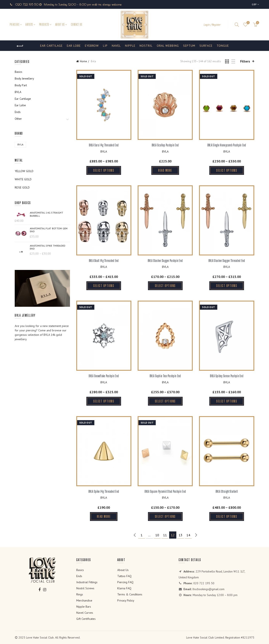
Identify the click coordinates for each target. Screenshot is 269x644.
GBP (254, 4)
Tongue (223, 46)
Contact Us (76, 24)
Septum (189, 46)
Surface (205, 46)
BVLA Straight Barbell (227, 491)
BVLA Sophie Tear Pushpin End (165, 376)
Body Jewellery (24, 78)
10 (157, 535)
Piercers (14, 24)
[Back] (20, 46)
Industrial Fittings (87, 582)
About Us (60, 24)
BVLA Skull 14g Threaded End (104, 261)
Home (83, 61)
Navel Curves (84, 613)
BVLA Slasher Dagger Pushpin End (165, 261)
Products (44, 24)
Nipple (130, 46)
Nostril (146, 46)
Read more (165, 170)
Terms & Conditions (129, 594)
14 (188, 535)
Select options (103, 170)
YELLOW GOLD (24, 171)
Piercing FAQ (125, 582)
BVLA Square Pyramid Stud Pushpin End (165, 491)
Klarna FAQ (124, 588)
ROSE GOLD (22, 187)
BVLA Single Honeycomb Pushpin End (226, 145)
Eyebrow (92, 46)
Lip (105, 46)
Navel (116, 46)
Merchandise (84, 600)
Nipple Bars (83, 606)
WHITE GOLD (23, 179)
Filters (245, 61)
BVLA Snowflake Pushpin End (104, 376)
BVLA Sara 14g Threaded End (104, 145)
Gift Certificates (86, 619)
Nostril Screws (85, 588)
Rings (79, 594)
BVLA (103, 151)
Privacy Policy (125, 600)
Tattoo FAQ (124, 576)
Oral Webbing (168, 46)
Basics (18, 72)
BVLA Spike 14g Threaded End (103, 491)
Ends (18, 112)
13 (180, 535)
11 (165, 535)
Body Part (21, 85)
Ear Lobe (74, 46)
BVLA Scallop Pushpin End (165, 145)
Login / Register (212, 25)
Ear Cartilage (51, 46)
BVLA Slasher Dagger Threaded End (226, 261)
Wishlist (248, 22)
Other (18, 119)
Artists (29, 24)
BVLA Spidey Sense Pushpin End (226, 376)
